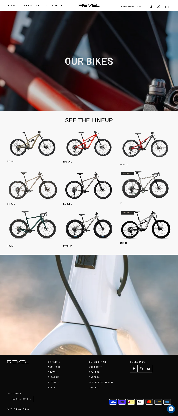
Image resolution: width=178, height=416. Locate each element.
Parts (52, 387)
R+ (121, 202)
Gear (26, 5)
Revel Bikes (22, 409)
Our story (95, 367)
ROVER (10, 245)
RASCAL (67, 161)
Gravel (52, 372)
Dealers (94, 372)
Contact (94, 387)
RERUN (123, 243)
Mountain (54, 367)
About (40, 5)
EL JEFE (67, 203)
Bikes (12, 5)
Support (58, 5)
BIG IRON (67, 245)
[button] (12, 6)
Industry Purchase (101, 382)
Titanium (53, 382)
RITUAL (11, 161)
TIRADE (11, 203)
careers (94, 377)
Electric (54, 377)
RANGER (124, 164)
